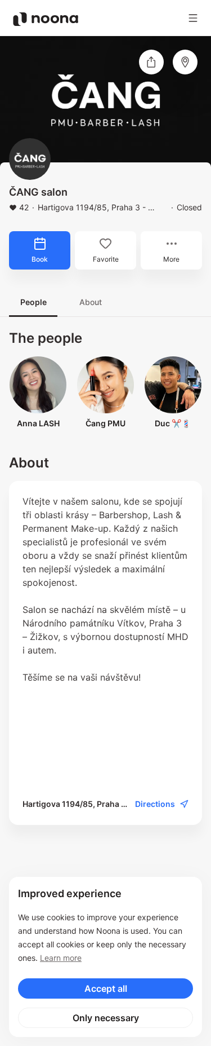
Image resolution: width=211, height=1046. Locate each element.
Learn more (61, 958)
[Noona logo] (45, 19)
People (33, 302)
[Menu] (193, 18)
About (90, 302)
